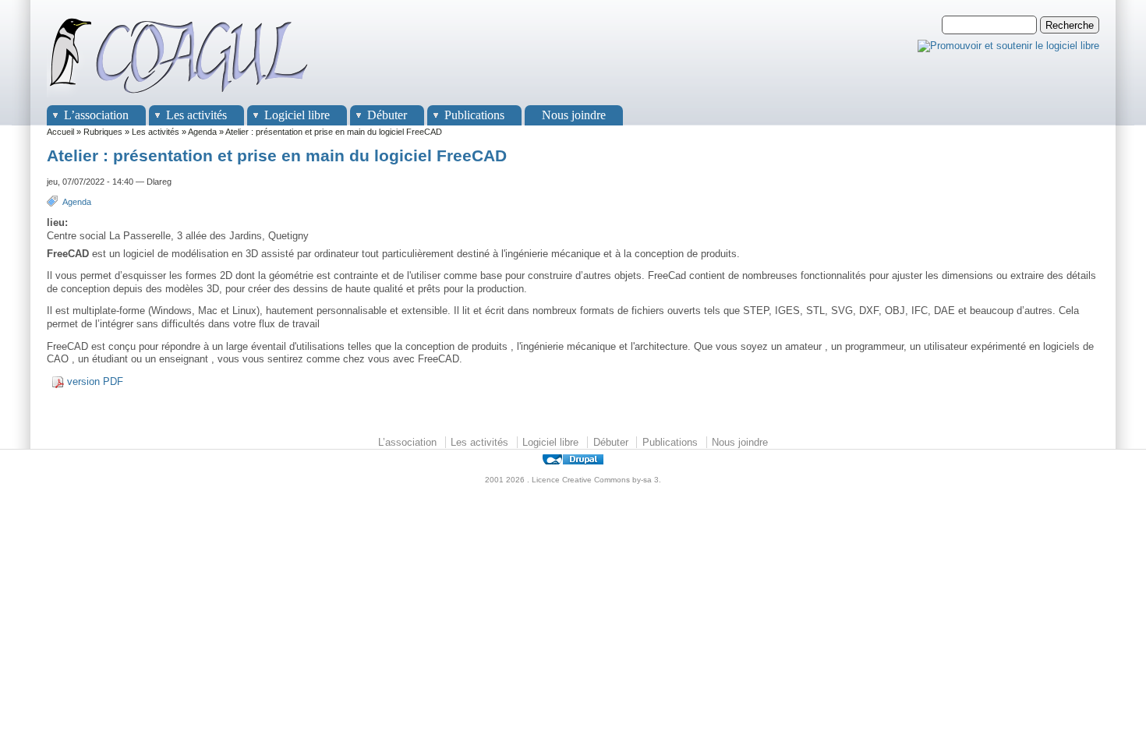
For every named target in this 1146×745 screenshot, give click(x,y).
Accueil (60, 131)
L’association (96, 115)
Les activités (196, 115)
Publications (474, 115)
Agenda (202, 131)
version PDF (95, 381)
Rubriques (102, 131)
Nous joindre (574, 115)
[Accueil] (179, 98)
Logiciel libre (297, 115)
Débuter (387, 115)
